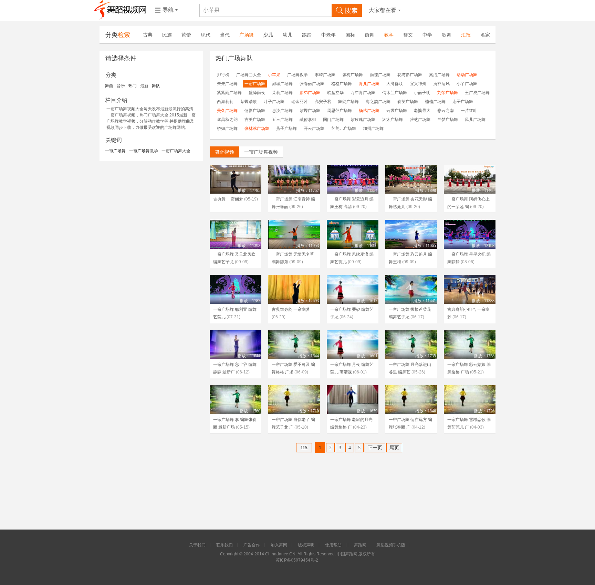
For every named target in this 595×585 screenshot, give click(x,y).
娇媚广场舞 (227, 128)
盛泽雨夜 (257, 92)
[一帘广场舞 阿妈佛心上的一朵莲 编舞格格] (469, 179)
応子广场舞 (462, 101)
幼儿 (287, 35)
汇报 (466, 35)
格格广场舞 (341, 83)
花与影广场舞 (409, 74)
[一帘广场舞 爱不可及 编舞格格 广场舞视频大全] (294, 344)
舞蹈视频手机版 (390, 545)
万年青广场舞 (363, 92)
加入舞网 (279, 545)
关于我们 (197, 545)
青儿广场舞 (369, 83)
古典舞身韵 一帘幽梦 (291, 309)
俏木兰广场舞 (394, 92)
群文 (408, 35)
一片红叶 (469, 110)
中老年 (328, 35)
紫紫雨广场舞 (229, 92)
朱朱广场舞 (227, 83)
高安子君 (323, 101)
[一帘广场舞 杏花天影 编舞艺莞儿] (411, 179)
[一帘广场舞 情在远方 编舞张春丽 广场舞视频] (411, 399)
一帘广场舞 (254, 83)
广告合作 (251, 545)
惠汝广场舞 (282, 110)
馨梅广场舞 (352, 74)
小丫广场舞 (467, 83)
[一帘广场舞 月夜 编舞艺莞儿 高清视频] (352, 344)
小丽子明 (422, 92)
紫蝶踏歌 (248, 101)
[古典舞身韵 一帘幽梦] (294, 289)
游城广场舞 (282, 83)
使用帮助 (333, 545)
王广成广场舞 (477, 92)
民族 (167, 35)
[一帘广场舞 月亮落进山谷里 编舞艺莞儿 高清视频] (411, 344)
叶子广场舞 (274, 101)
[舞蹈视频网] (120, 10)
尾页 (394, 447)
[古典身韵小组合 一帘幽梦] (469, 289)
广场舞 (246, 35)
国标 (350, 35)
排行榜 (223, 74)
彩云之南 (445, 110)
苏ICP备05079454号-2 (297, 560)
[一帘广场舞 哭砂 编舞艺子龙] (352, 289)
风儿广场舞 (475, 119)
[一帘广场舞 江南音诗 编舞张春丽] (294, 179)
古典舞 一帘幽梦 (228, 199)
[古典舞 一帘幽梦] (235, 179)
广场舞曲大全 (248, 74)
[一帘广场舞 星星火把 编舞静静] (469, 234)
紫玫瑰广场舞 (363, 119)
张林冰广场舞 (256, 128)
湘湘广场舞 (392, 119)
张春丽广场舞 (312, 83)
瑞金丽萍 (299, 101)
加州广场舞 (373, 128)
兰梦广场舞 (447, 119)
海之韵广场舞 (378, 101)
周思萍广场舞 (339, 110)
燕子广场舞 (286, 128)
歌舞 (446, 35)
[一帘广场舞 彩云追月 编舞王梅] (411, 234)
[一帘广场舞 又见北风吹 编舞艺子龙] (235, 234)
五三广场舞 (282, 119)
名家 (485, 35)
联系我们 (224, 545)
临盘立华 (335, 92)
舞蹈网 (360, 545)
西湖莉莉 (225, 101)
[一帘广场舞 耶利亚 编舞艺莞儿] (235, 289)
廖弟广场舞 (310, 92)
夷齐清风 (441, 83)
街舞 (369, 35)
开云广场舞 (314, 128)
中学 (427, 35)
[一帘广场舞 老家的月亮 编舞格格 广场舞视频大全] (352, 399)
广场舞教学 (297, 74)
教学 (389, 35)
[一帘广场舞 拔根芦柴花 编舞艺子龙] (411, 289)
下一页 (375, 447)
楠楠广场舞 (435, 101)
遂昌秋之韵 (227, 119)
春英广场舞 (407, 101)
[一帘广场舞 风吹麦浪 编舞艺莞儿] (352, 234)
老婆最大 (422, 110)
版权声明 (306, 545)
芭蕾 (186, 35)
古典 (148, 35)
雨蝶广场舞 (380, 74)
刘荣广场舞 (447, 92)
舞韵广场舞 (348, 101)
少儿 (268, 35)
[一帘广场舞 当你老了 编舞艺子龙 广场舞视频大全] (294, 399)
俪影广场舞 (254, 110)
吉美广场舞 (254, 119)
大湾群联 (394, 83)
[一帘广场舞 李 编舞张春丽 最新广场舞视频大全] (235, 399)
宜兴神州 (418, 83)
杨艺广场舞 (369, 110)
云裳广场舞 (396, 110)
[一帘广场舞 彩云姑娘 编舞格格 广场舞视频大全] (469, 344)
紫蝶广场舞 (310, 110)
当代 (225, 35)
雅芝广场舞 (420, 119)
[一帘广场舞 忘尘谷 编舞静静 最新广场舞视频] (235, 344)
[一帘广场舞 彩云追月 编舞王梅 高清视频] (352, 179)
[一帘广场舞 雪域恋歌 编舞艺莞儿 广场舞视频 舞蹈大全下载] (469, 399)
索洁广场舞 (439, 74)
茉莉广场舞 (282, 92)
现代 (205, 35)
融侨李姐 (308, 119)
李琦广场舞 (325, 74)
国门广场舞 (333, 119)
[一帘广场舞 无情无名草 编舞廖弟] (294, 234)
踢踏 (307, 35)
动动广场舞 (467, 74)
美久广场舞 (227, 110)
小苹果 (274, 74)
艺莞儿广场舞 (343, 128)
